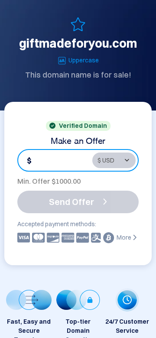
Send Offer (71, 201)
